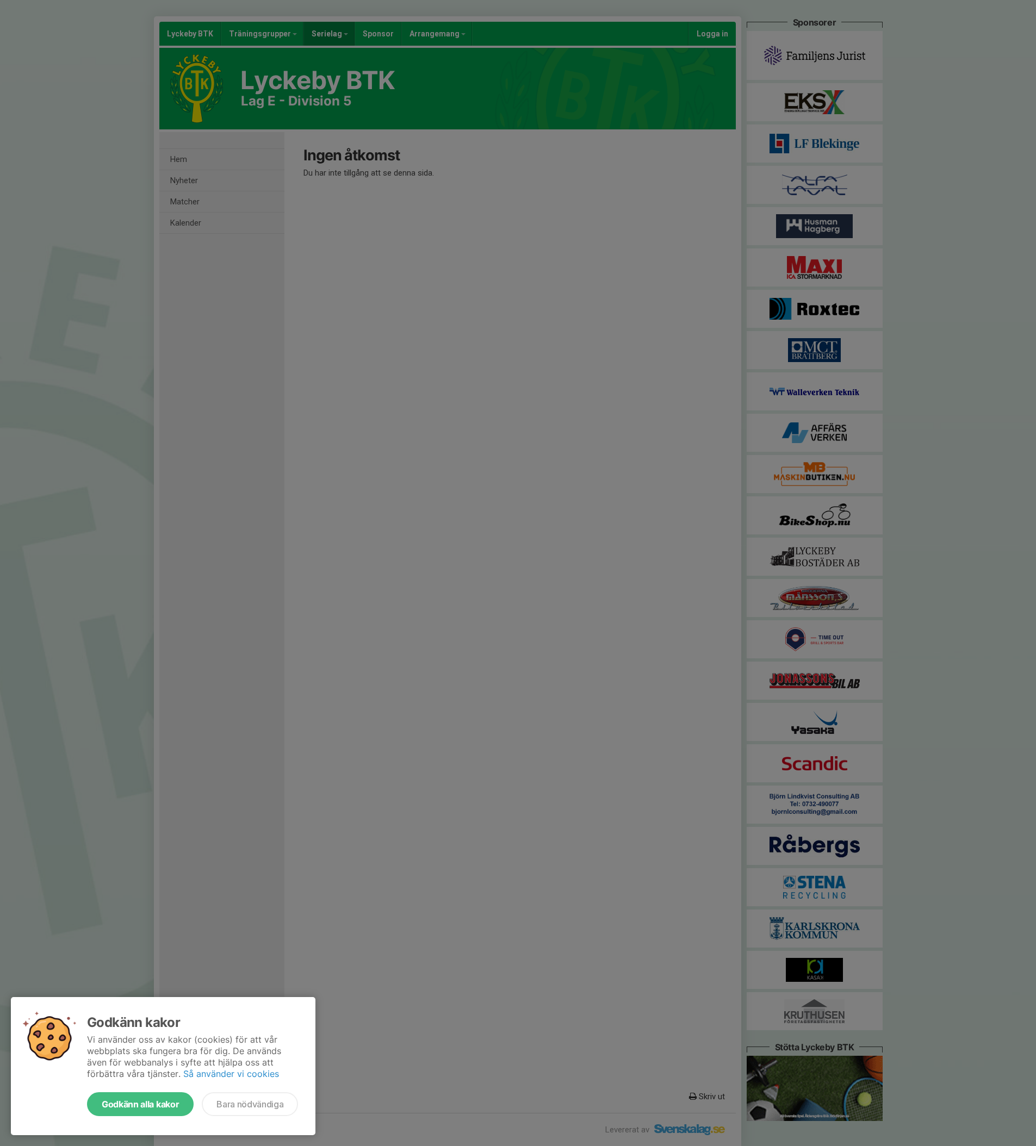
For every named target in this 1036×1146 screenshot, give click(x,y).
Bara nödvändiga (249, 1104)
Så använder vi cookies (231, 1073)
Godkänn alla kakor (140, 1104)
